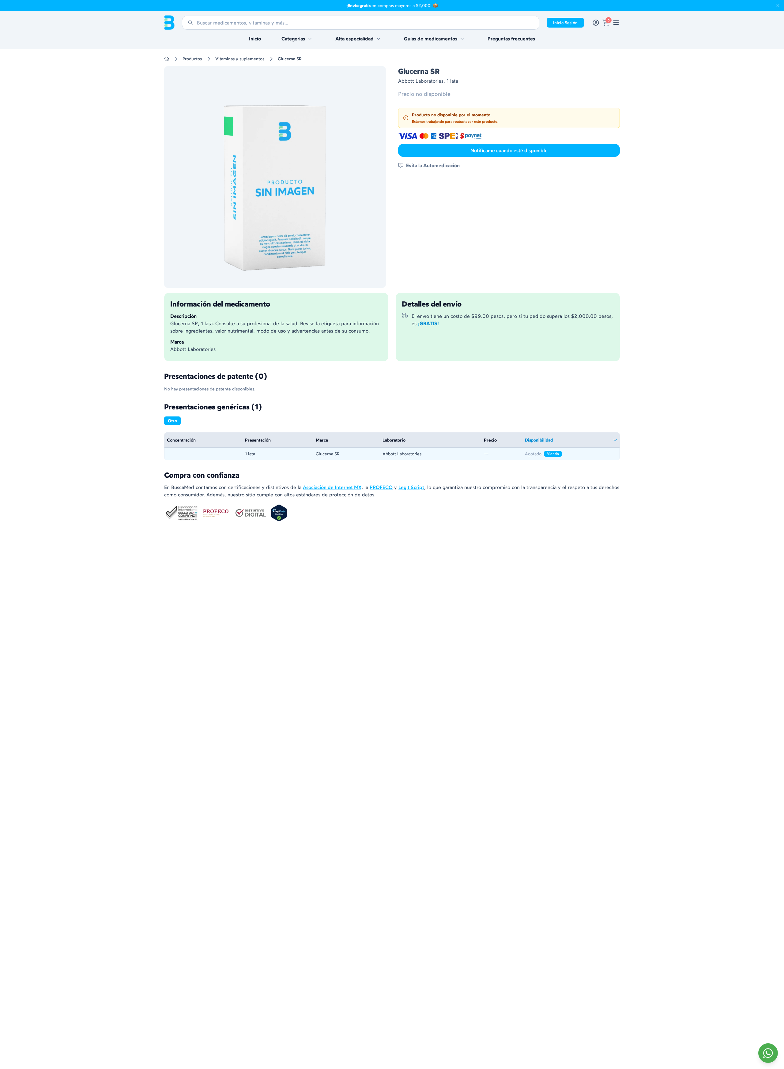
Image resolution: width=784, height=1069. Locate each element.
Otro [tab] (172, 420)
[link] (616, 22)
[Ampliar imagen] (275, 177)
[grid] (392, 446)
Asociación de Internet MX (332, 487)
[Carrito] (606, 23)
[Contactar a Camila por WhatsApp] (768, 1053)
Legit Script (411, 487)
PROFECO (381, 487)
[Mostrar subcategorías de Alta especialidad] (378, 38)
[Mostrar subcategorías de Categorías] (310, 38)
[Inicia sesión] (596, 23)
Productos (192, 59)
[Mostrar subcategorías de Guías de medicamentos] (462, 38)
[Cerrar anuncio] (778, 5)
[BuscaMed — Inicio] (169, 22)
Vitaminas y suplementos (239, 59)
